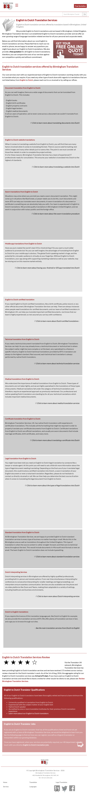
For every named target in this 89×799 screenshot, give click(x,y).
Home (5, 782)
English (23, 80)
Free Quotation (80, 6)
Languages (33, 787)
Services (6, 787)
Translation (33, 782)
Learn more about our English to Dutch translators (29, 713)
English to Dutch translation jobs (36, 745)
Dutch (30, 80)
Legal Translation (61, 782)
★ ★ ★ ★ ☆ (20, 662)
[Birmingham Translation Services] (44, 765)
